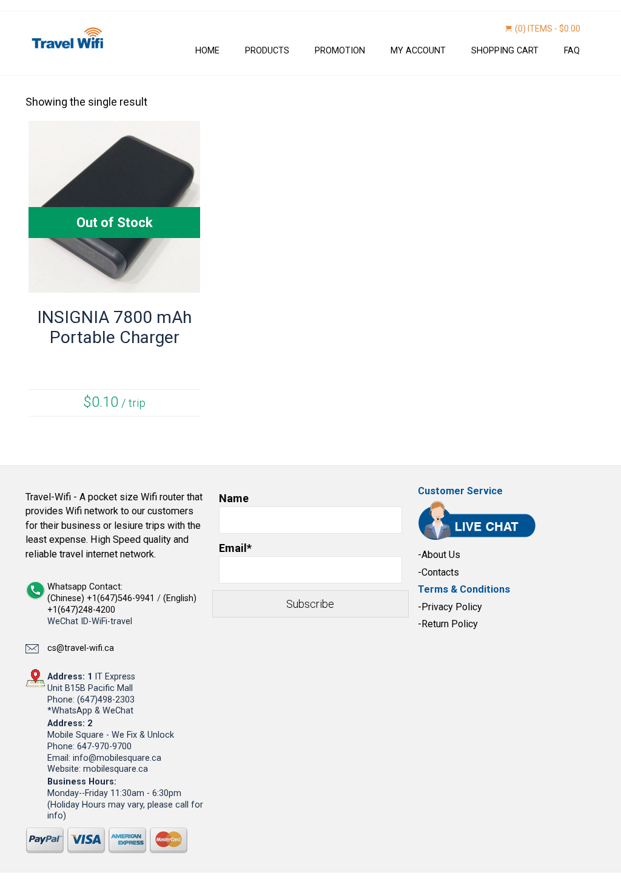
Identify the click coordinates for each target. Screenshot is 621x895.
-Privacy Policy (450, 607)
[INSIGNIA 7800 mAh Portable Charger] (114, 284)
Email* (235, 548)
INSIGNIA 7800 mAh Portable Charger (114, 327)
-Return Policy (448, 624)
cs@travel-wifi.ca (80, 648)
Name (234, 498)
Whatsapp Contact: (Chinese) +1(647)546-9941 (102, 593)
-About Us (439, 554)
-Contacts (438, 572)
